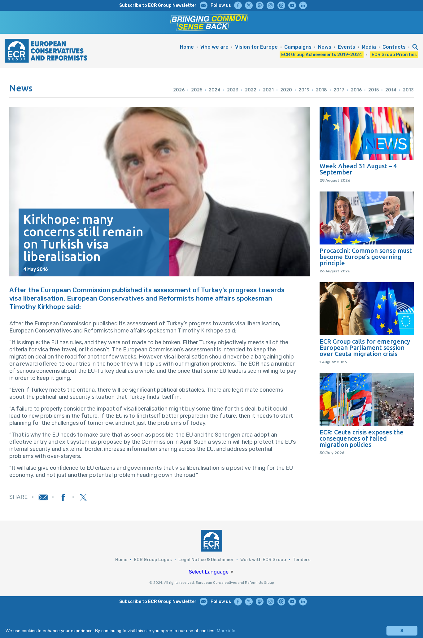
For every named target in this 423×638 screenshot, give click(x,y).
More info (226, 630)
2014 (390, 90)
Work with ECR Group (263, 559)
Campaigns (298, 47)
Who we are (214, 47)
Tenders (302, 559)
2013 (408, 90)
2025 (196, 90)
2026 (179, 90)
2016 (356, 90)
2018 (321, 90)
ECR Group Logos (153, 559)
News (324, 47)
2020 (286, 90)
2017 (339, 90)
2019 (304, 90)
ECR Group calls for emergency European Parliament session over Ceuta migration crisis (365, 347)
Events (346, 47)
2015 (373, 90)
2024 (214, 90)
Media (369, 47)
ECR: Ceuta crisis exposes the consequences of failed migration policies (361, 438)
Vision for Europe (256, 47)
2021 (268, 90)
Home (187, 47)
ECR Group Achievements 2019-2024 (321, 54)
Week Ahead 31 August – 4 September (358, 169)
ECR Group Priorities (394, 54)
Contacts (394, 47)
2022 (250, 90)
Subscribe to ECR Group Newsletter (158, 5)
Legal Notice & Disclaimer (206, 559)
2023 (232, 90)
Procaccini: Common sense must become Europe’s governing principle (366, 257)
